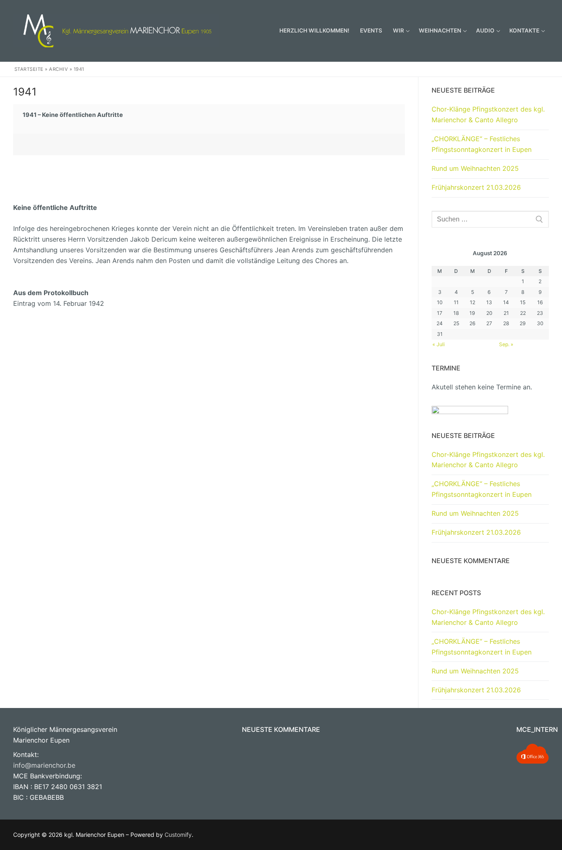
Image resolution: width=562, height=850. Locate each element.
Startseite (29, 69)
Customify (178, 834)
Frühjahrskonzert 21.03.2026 (476, 187)
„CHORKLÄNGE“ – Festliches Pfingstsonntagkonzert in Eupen (482, 144)
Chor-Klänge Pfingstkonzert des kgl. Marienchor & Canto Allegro (488, 114)
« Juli (438, 344)
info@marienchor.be (44, 765)
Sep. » (506, 344)
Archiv (58, 69)
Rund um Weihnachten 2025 (475, 168)
